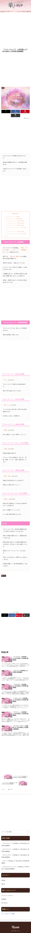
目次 (13, 213)
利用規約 (4, 899)
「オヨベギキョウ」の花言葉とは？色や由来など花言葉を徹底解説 (15, 844)
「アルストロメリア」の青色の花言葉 (15, 231)
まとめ (6, 235)
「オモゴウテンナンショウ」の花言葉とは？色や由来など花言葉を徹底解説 (15, 868)
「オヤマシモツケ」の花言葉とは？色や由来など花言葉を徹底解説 (15, 856)
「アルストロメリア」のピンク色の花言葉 (16, 233)
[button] (15, 115)
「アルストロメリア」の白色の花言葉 (15, 223)
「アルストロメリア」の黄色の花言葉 (15, 225)
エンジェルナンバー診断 (7, 913)
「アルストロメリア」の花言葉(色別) (13, 218)
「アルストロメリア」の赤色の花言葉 (15, 221)
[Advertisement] (15, 30)
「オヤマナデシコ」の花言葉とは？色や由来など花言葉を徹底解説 (15, 850)
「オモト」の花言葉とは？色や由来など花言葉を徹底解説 (15, 862)
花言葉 (4, 575)
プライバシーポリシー (8, 895)
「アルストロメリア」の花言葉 (12, 216)
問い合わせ (5, 903)
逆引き (3, 884)
